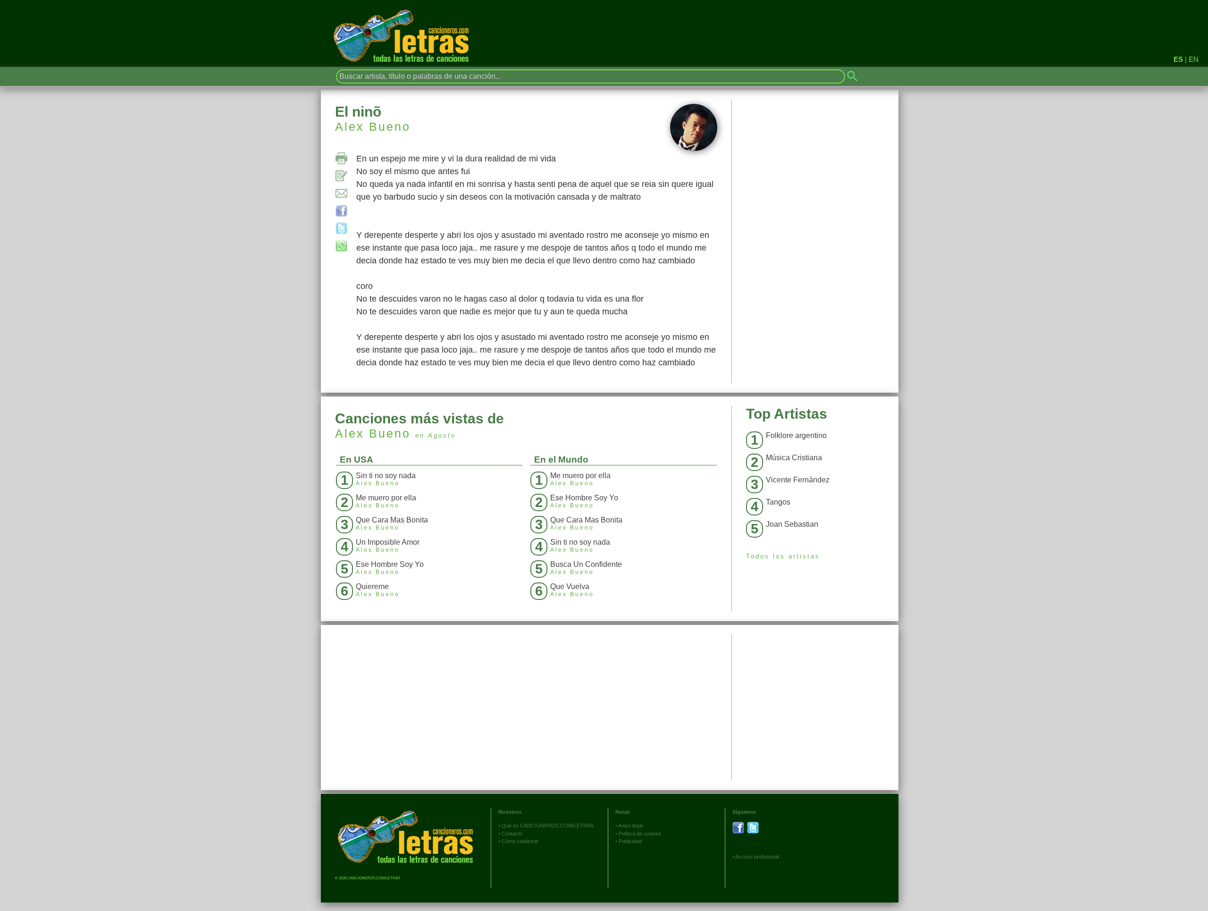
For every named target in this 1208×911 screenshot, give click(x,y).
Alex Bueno (373, 126)
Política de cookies (640, 833)
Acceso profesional (757, 857)
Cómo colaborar (520, 841)
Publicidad (630, 841)
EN (1194, 59)
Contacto (512, 833)
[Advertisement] (815, 700)
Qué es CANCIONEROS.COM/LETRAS (548, 825)
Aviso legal (630, 825)
